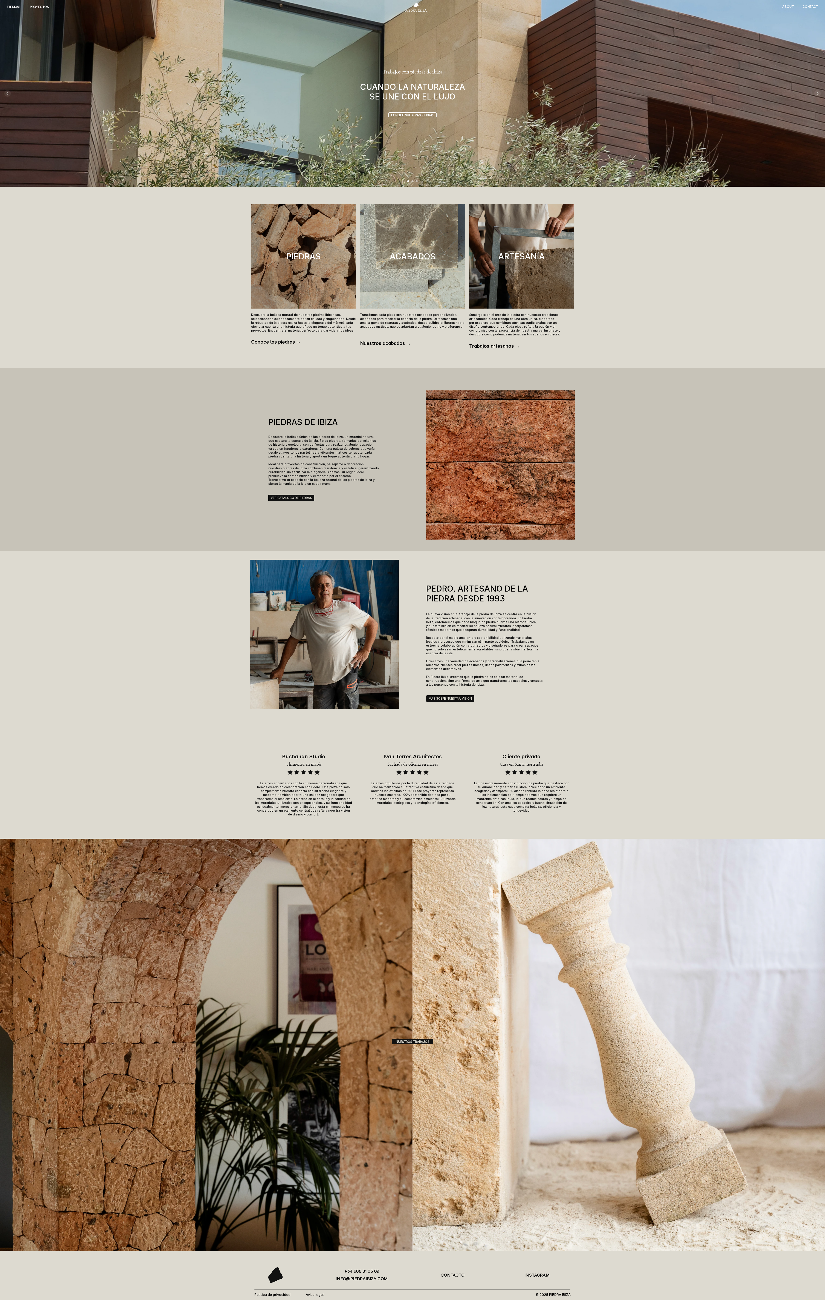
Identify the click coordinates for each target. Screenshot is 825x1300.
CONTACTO (452, 1275)
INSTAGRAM (537, 1275)
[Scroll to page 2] (412, 181)
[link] (412, 115)
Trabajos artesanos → (494, 346)
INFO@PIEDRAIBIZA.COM (362, 1278)
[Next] (817, 93)
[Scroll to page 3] (417, 181)
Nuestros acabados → (385, 343)
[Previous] (7, 93)
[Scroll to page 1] (407, 181)
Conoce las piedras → (276, 342)
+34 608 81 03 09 (361, 1271)
